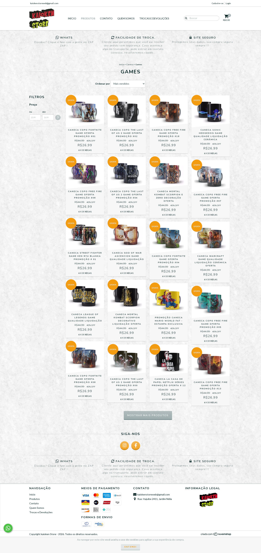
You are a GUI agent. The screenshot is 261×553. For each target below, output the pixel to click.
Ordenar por (102, 83)
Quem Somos (126, 18)
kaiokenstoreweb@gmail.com (44, 3)
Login (228, 3)
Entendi (130, 546)
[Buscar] (185, 18)
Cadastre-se (217, 3)
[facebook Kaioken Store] (135, 445)
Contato (106, 18)
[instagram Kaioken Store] (124, 445)
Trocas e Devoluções (154, 18)
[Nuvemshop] (216, 535)
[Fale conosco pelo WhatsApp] (8, 528)
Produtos (88, 18)
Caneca (129, 64)
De (30, 112)
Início (72, 18)
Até (44, 112)
